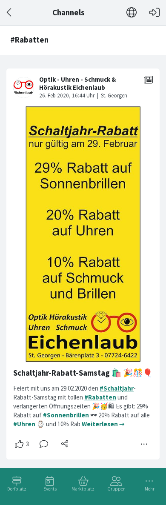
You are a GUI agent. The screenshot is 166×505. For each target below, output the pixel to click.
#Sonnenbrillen (66, 415)
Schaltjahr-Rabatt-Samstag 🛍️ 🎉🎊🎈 (82, 373)
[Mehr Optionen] (144, 444)
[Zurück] (9, 12)
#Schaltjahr (117, 388)
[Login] (154, 12)
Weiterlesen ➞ (103, 424)
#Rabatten (100, 397)
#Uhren (24, 424)
